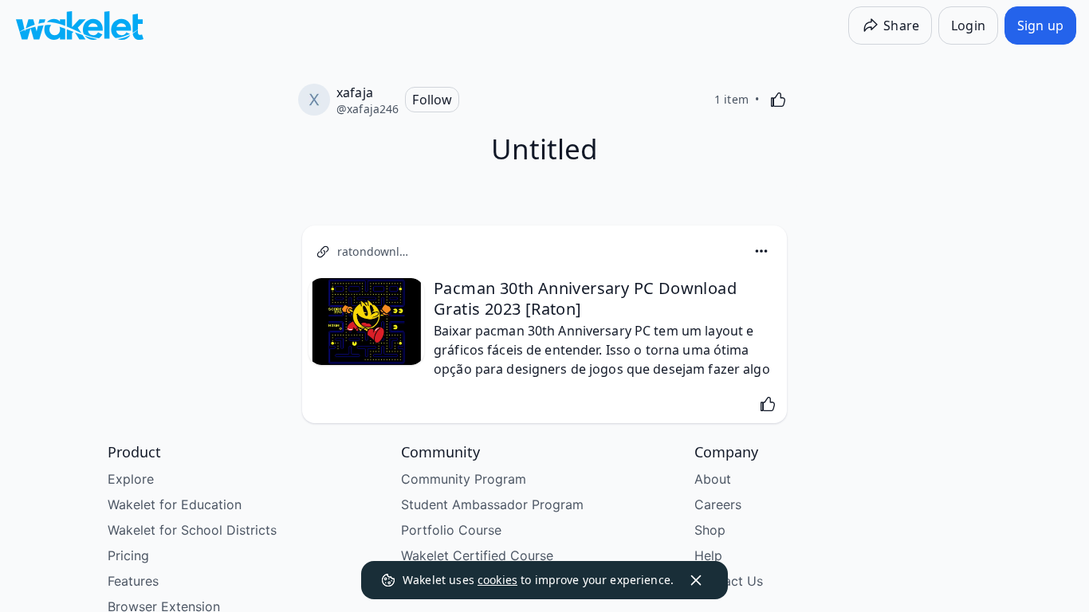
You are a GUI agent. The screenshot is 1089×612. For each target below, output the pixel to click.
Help (708, 555)
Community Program (463, 479)
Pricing (128, 555)
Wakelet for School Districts (192, 530)
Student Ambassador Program (492, 504)
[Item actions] (761, 251)
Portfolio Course (451, 530)
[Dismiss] (696, 580)
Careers (717, 504)
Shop (709, 530)
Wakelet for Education (175, 504)
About (712, 479)
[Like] (778, 99)
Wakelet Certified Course (477, 555)
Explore (131, 479)
